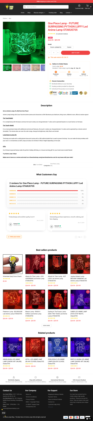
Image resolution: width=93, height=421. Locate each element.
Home (5, 18)
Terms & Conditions (31, 397)
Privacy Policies (30, 399)
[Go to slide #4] (35, 67)
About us (28, 394)
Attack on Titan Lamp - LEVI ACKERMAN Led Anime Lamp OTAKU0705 (34, 279)
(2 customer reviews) (62, 34)
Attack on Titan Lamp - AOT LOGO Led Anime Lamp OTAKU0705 (57, 279)
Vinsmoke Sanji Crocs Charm (12, 276)
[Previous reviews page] (76, 237)
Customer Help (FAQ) (54, 404)
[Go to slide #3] (26, 67)
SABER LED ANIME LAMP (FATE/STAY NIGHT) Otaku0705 (78, 314)
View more (46, 325)
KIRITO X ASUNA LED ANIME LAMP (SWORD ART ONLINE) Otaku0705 (79, 361)
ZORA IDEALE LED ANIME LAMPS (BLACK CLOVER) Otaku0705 (56, 361)
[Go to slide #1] (7, 67)
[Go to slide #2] (16, 67)
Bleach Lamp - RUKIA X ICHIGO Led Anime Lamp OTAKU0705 (33, 314)
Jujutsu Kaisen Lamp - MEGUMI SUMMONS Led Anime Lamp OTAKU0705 (78, 279)
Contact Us (51, 402)
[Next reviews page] (84, 237)
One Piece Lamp (54, 163)
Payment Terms (52, 397)
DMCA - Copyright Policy (32, 402)
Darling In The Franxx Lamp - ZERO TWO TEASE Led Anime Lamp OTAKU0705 (57, 314)
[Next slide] (42, 43)
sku (10, 18)
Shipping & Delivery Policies (55, 394)
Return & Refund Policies (55, 399)
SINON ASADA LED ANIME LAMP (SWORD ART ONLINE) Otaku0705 (12, 361)
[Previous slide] (6, 43)
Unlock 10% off (3, 413)
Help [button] (90, 418)
